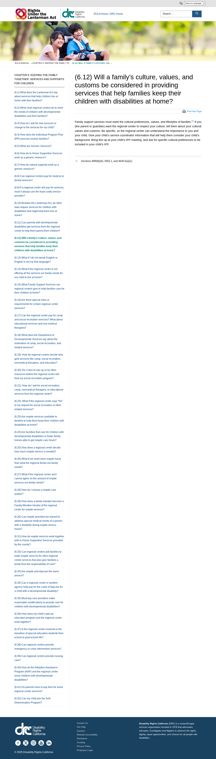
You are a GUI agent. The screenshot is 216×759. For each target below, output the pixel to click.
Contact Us (82, 723)
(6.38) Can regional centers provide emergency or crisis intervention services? (37, 646)
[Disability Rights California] (30, 729)
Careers (81, 731)
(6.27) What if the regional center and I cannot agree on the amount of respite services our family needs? (35, 478)
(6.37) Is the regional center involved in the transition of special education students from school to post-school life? (38, 633)
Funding (81, 742)
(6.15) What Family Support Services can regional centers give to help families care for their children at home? (39, 288)
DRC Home (116, 14)
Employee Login (85, 750)
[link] (73, 17)
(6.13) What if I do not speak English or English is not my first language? (36, 259)
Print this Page (194, 111)
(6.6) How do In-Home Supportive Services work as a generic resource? (38, 155)
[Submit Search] (197, 14)
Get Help (81, 727)
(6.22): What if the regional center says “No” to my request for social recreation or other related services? (38, 405)
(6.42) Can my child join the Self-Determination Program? (32, 700)
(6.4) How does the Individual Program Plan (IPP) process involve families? (38, 136)
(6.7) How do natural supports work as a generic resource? (36, 166)
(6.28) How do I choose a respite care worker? (35, 491)
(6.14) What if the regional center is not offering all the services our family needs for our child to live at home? (38, 273)
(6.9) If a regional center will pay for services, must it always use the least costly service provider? (39, 191)
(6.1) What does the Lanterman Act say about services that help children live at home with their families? (36, 96)
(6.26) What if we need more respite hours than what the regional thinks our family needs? (37, 462)
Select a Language (193, 3)
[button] (192, 121)
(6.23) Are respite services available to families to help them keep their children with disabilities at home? (39, 420)
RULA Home (101, 14)
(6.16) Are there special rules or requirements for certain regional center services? (36, 304)
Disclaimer (82, 738)
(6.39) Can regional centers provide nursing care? (38, 658)
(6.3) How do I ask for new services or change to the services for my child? (35, 125)
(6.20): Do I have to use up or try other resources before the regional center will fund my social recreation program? (36, 374)
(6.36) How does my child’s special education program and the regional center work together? (38, 617)
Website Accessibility (87, 734)
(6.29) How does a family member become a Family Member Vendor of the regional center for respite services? (39, 505)
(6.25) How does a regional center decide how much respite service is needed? (37, 449)
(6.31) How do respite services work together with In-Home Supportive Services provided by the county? (39, 540)
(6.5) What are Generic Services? (33, 146)
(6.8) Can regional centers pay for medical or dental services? (39, 178)
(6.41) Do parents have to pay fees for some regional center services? (38, 689)
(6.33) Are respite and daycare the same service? (36, 573)
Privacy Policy (84, 746)
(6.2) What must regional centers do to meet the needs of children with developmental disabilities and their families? (38, 111)
